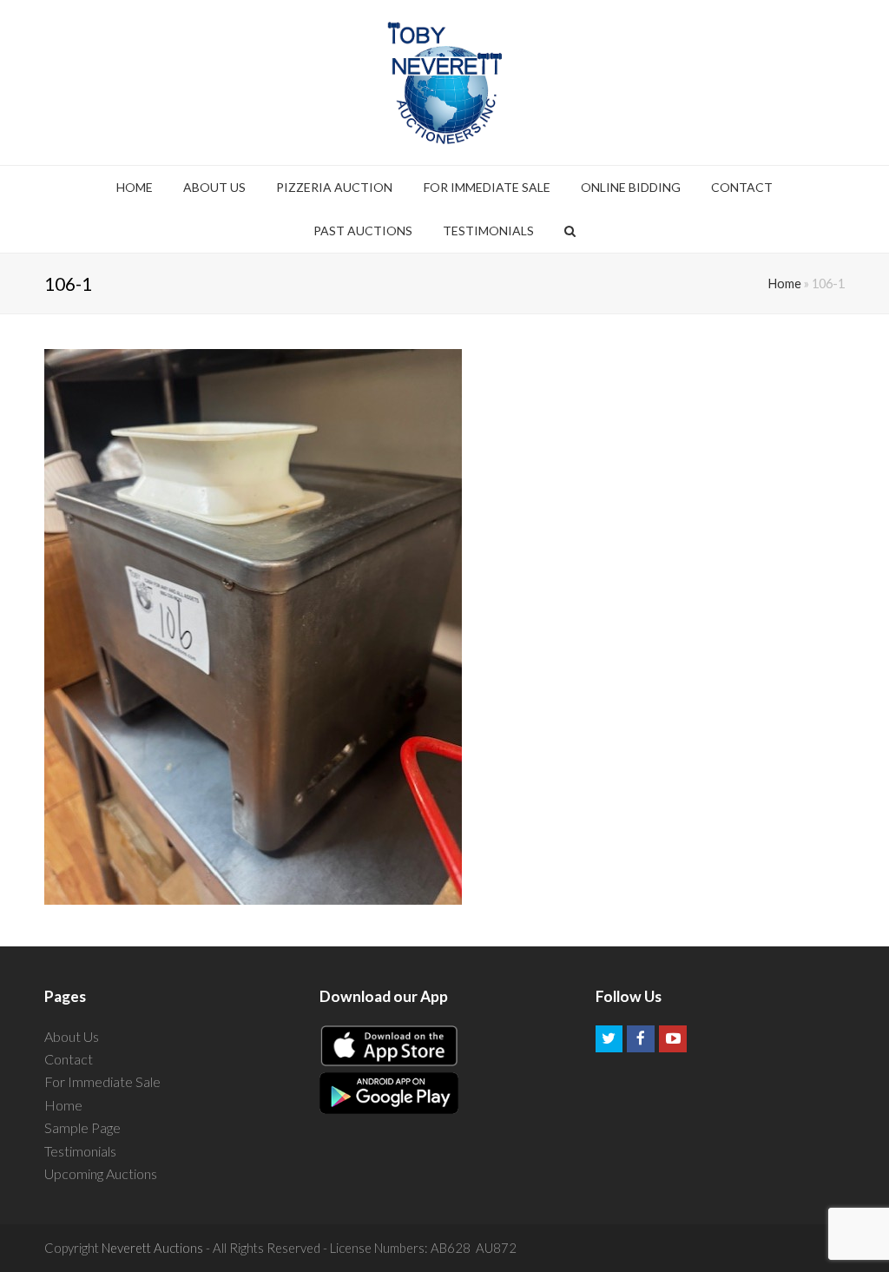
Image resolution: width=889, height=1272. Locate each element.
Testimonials (80, 1151)
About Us (71, 1036)
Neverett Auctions (152, 1248)
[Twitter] (609, 1039)
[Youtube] (673, 1039)
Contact (68, 1059)
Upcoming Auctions (100, 1173)
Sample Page (82, 1127)
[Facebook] (641, 1039)
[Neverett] (445, 82)
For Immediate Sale (102, 1081)
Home (784, 283)
